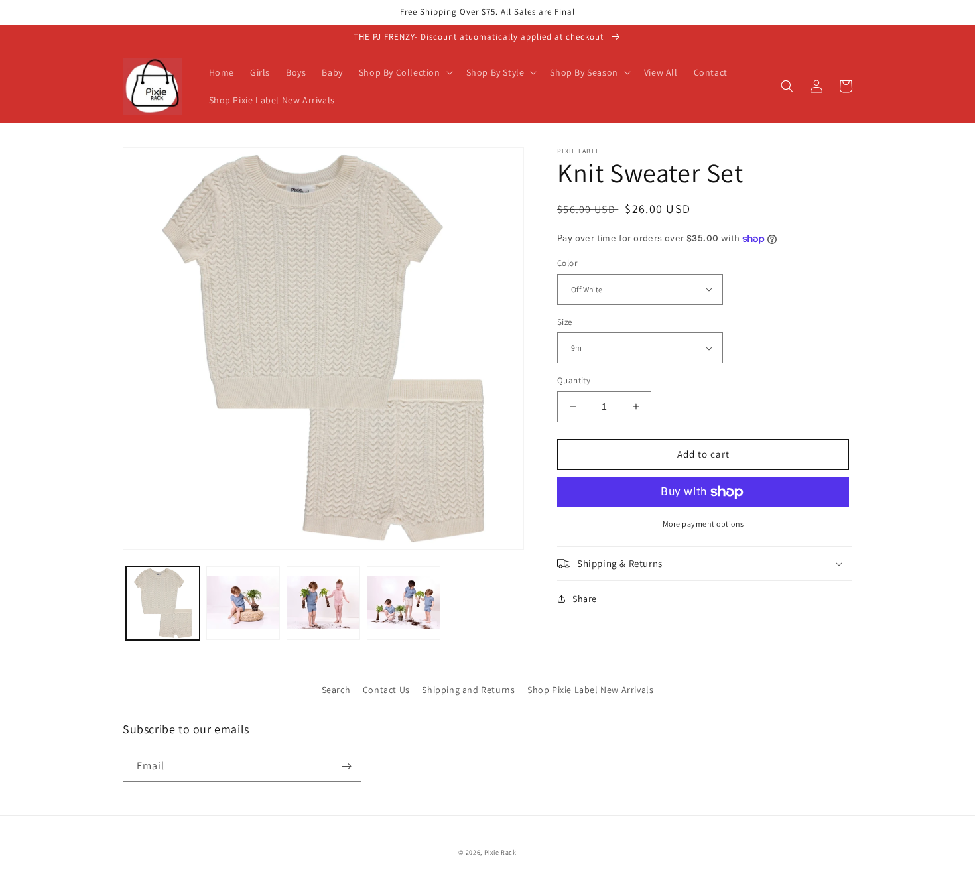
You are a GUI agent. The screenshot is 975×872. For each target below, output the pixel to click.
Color (567, 263)
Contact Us (386, 690)
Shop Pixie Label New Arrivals (590, 690)
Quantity (573, 380)
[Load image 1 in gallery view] (163, 603)
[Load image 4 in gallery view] (323, 603)
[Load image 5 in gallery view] (403, 603)
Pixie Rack (500, 852)
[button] (404, 72)
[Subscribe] (346, 766)
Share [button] (584, 599)
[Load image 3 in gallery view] (243, 603)
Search (336, 690)
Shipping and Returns (468, 690)
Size (564, 322)
